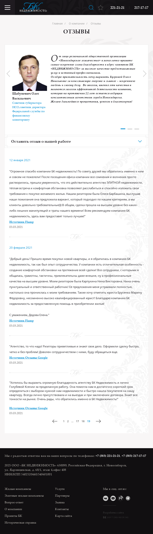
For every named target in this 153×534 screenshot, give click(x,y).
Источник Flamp (21, 222)
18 (83, 421)
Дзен (135, 498)
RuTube (120, 498)
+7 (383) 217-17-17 (134, 456)
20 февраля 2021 (20, 247)
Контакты (62, 509)
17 (77, 421)
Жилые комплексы (18, 489)
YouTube (113, 498)
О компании (13, 509)
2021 (27, 160)
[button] (123, 128)
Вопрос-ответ (14, 502)
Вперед (98, 421)
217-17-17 (141, 7)
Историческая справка (20, 522)
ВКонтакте (105, 498)
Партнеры (62, 495)
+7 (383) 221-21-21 (108, 456)
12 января (16, 160)
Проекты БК (13, 516)
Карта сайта (63, 516)
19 (88, 421)
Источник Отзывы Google (28, 357)
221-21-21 (117, 7)
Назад (55, 421)
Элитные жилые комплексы (24, 495)
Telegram (128, 498)
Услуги (60, 489)
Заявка (60, 502)
